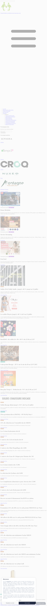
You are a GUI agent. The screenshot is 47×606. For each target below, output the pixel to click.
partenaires (9, 581)
